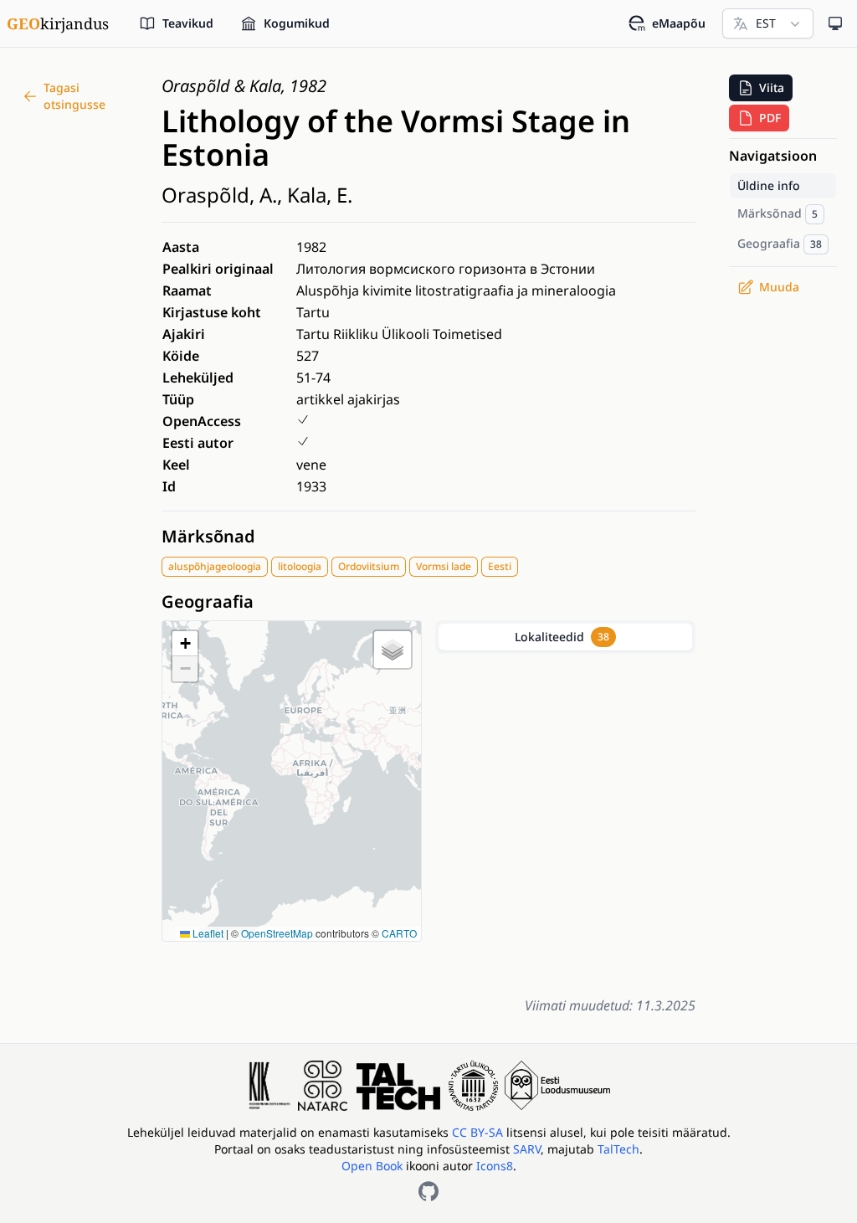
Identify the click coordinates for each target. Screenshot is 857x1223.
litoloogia (299, 566)
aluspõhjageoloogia (214, 566)
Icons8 (494, 1166)
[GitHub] (428, 1191)
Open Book (372, 1166)
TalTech (618, 1149)
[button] (185, 643)
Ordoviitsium (368, 566)
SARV (527, 1149)
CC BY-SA (479, 1132)
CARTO (399, 933)
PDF (770, 118)
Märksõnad (208, 536)
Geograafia (208, 601)
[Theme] (835, 23)
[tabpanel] (565, 821)
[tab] (565, 637)
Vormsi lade (443, 566)
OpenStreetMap (277, 933)
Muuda (779, 287)
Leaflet (206, 933)
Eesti (499, 566)
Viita (771, 87)
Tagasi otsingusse (74, 96)
